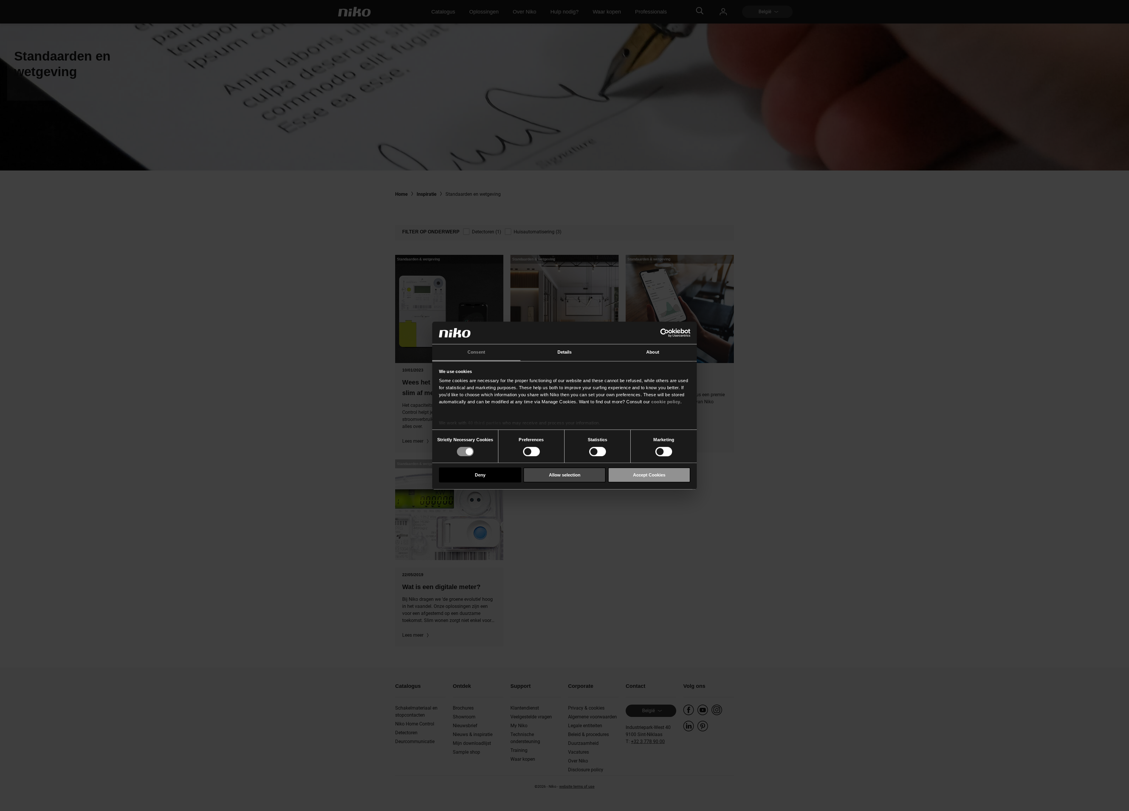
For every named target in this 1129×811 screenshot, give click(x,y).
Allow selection (564, 474)
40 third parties (484, 423)
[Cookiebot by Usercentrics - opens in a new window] (664, 332)
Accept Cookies (649, 474)
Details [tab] (564, 352)
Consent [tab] (476, 352)
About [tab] (652, 352)
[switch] (531, 451)
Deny (480, 474)
